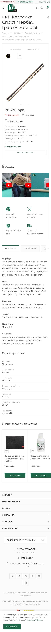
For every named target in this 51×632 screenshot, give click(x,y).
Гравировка (30, 249)
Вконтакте (12, 576)
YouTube (25, 576)
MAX (39, 576)
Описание (10, 249)
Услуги (6, 508)
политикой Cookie (34, 620)
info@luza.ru (27, 558)
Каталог (7, 495)
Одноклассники (32, 576)
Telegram (19, 576)
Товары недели (11, 502)
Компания (8, 515)
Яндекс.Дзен (25, 583)
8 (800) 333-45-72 (26, 549)
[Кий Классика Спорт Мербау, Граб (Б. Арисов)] (25, 82)
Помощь (7, 522)
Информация (9, 528)
